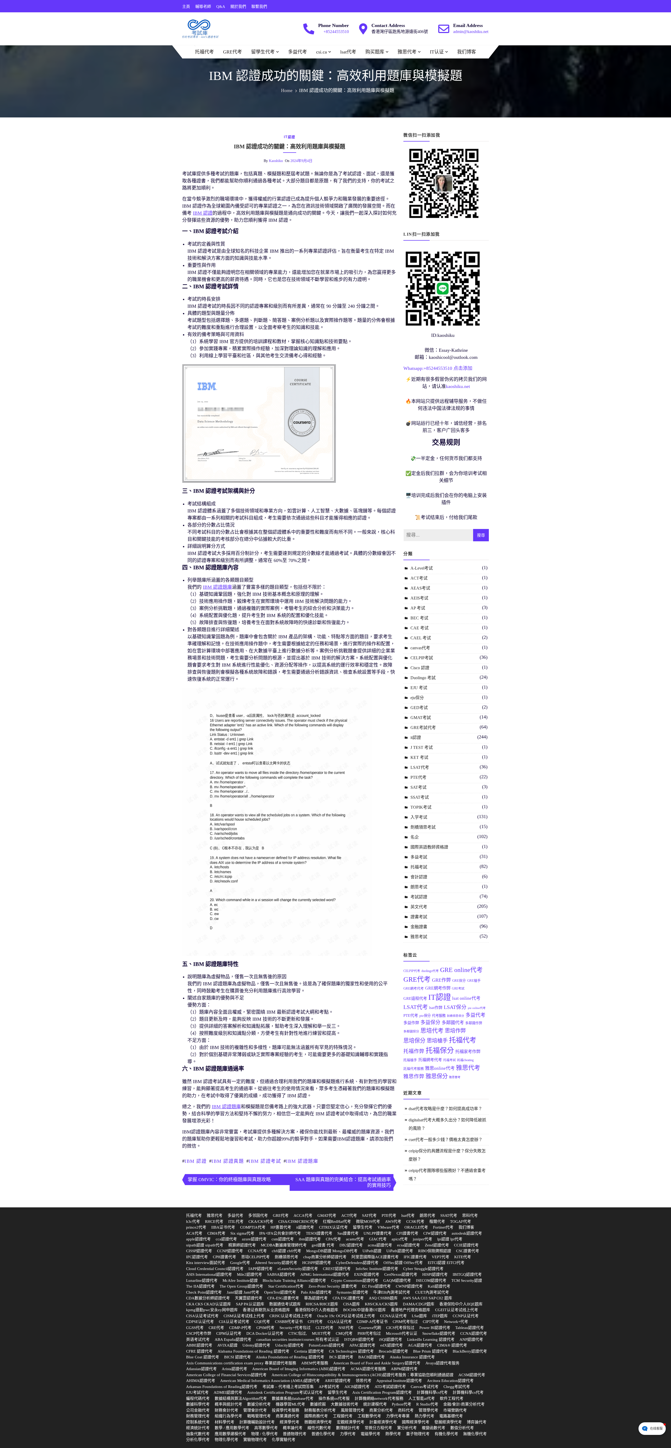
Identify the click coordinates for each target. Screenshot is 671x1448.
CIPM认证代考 (228, 1333)
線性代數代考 (319, 1428)
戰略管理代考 (259, 1416)
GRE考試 (458, 988)
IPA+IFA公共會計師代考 (280, 1233)
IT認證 (439, 997)
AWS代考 (393, 1221)
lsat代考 (348, 52)
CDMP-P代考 (240, 1328)
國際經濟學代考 (415, 1422)
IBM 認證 (196, 1161)
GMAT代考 (326, 1215)
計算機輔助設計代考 (257, 1422)
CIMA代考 (216, 1233)
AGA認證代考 (420, 1345)
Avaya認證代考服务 (442, 1363)
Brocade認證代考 (393, 1351)
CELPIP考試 (421, 658)
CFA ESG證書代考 (348, 1298)
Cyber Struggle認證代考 (423, 1269)
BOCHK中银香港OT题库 (364, 1310)
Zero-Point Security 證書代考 (333, 1286)
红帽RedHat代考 (337, 1221)
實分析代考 (407, 1428)
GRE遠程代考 (415, 998)
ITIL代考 (235, 1221)
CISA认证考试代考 (202, 1316)
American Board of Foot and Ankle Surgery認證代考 (376, 1363)
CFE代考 (315, 1322)
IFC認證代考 (197, 1257)
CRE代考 (216, 1328)
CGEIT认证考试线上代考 (456, 1310)
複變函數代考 (433, 1428)
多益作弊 (411, 1022)
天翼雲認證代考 (248, 1298)
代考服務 (439, 1016)
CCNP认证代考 (466, 1316)
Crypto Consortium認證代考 (354, 1280)
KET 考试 (419, 757)
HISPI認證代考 (435, 1274)
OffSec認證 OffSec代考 (403, 1263)
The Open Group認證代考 (241, 1286)
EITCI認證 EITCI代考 (446, 1263)
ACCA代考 (303, 1215)
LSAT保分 (455, 1007)
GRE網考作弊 (438, 988)
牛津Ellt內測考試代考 (391, 1292)
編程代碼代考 (198, 1398)
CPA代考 (333, 1239)
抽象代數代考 (198, 1434)
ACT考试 (419, 578)
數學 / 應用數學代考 (232, 1428)
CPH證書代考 (224, 1257)
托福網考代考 (430, 1059)
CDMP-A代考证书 (372, 1322)
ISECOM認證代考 (431, 1280)
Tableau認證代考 (469, 1328)
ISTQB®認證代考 (359, 1339)
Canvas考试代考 (425, 1387)
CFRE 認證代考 (199, 1351)
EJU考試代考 (197, 1392)
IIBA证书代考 (223, 1227)
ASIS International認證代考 (209, 1274)
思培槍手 (437, 1041)
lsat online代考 (466, 998)
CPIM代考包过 (405, 1322)
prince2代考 (196, 1227)
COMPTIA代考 (253, 1227)
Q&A (220, 6)
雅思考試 (418, 936)
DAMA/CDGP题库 (418, 1304)
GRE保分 (459, 980)
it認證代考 (305, 1227)
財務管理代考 (198, 1416)
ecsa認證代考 (408, 1245)
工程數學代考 (369, 1416)
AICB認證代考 (357, 1387)
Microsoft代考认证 (401, 1333)
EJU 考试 (418, 687)
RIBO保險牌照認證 (434, 1251)
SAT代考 (369, 1215)
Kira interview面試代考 (205, 1263)
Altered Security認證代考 (276, 1263)
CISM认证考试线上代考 (244, 1316)
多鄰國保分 (411, 1031)
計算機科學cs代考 (432, 1392)
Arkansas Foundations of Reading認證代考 (221, 1387)
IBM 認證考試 (265, 1161)
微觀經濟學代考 (318, 1422)
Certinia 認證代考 (309, 1351)
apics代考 (400, 1239)
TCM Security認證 (466, 1280)
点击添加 (462, 368)
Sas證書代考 (348, 1233)
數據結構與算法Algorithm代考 (241, 1398)
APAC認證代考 (362, 1345)
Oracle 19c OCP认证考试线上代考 (346, 1316)
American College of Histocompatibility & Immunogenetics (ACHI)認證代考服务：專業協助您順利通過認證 (362, 1375)
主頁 (186, 6)
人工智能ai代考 (421, 1398)
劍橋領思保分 (455, 1015)
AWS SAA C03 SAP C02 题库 (427, 1298)
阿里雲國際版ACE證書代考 (375, 1257)
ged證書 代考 (323, 1245)
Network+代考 (456, 1322)
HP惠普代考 (280, 1227)
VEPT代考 (440, 1257)
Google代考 (240, 1263)
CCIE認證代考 (466, 1245)
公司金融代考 (198, 1410)
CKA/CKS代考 (260, 1221)
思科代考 (470, 1215)
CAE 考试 (419, 628)
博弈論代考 (476, 1422)
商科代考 (406, 1410)
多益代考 (297, 52)
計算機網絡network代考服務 (379, 1398)
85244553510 (439, 368)
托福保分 (440, 1051)
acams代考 (355, 1239)
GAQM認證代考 (397, 1280)
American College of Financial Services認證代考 (226, 1375)
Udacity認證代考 (289, 1345)
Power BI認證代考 (434, 1328)
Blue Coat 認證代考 (202, 1357)
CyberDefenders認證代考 (357, 1263)
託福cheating (465, 1060)
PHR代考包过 (369, 1333)
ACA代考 (194, 1233)
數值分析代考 (462, 1428)
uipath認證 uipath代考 (204, 1245)
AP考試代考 (329, 1387)
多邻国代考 (258, 1215)
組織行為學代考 (228, 1416)
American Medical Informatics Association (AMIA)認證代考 (270, 1381)
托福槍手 (410, 1060)
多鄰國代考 (453, 1022)
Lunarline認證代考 (202, 1280)
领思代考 (363, 1381)
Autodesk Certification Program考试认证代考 (285, 1392)
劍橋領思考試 (423, 827)
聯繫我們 (259, 6)
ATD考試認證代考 (390, 1387)
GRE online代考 (461, 969)
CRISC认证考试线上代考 (290, 1316)
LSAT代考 (419, 767)
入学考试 (418, 817)
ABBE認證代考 (199, 1345)
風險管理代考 (352, 1410)
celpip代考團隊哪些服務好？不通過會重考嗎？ (447, 1174)
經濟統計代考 (198, 1428)
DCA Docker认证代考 (264, 1333)
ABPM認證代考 (404, 1369)
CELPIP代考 (411, 971)
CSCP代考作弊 (198, 1333)
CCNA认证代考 (393, 1316)
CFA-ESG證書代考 (283, 1298)
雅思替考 (455, 1077)
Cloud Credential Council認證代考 (214, 1269)
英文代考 (418, 907)
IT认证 (437, 52)
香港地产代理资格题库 (410, 1310)
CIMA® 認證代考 (452, 1345)
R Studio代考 (427, 1404)
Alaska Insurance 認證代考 (412, 1357)
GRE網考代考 (413, 988)
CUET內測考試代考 (432, 1292)
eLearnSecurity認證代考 (298, 1269)
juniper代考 (422, 1239)
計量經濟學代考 (383, 1422)
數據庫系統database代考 (292, 1398)
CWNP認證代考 (409, 1286)
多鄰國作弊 (473, 1023)
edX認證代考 (391, 1345)
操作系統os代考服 (334, 1398)
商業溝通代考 (287, 1416)
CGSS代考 (195, 1328)
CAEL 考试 (420, 638)
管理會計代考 (255, 1410)
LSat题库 (419, 1316)
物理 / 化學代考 (264, 1434)
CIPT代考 (431, 1322)
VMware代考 (388, 1227)
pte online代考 (477, 1008)
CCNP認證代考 (230, 1251)
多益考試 (418, 857)
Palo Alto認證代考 (316, 1292)
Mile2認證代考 (249, 1274)
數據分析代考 (259, 1404)
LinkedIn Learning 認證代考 (430, 1339)
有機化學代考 (446, 1434)
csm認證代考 (283, 1239)
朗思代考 (427, 1215)
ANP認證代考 (471, 1339)
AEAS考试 (420, 588)
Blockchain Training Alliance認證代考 (294, 1280)
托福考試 (418, 867)
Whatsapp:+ (414, 368)
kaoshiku (276, 161)
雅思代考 (407, 52)
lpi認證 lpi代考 (449, 1239)
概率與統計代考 (228, 1404)
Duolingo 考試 (423, 678)
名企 (414, 837)
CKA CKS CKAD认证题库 (208, 1304)
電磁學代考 (370, 1434)
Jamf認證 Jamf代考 (243, 1292)
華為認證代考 (316, 1298)
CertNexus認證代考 (400, 1274)
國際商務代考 (316, 1416)
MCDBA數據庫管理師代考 (284, 1245)
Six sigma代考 (242, 1233)
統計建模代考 (375, 1404)
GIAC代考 (378, 1239)
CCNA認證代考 (473, 1333)
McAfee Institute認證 (240, 1280)
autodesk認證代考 (467, 1233)
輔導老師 (203, 6)
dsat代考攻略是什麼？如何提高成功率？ (445, 1108)
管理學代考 (428, 1410)
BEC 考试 (419, 618)
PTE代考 (418, 777)
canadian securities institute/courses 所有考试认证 (297, 1339)
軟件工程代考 (451, 1398)
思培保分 (414, 1041)
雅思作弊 (413, 1076)
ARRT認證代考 (338, 1381)
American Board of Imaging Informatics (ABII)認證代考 (298, 1369)
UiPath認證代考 (399, 1251)
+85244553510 (336, 31)
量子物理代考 (418, 1434)
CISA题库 (351, 1304)
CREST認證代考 (337, 1269)
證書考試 (418, 917)
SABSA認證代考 (281, 1274)
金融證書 (418, 927)
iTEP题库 (440, 1316)
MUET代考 (321, 1333)
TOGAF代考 (460, 1221)
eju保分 (417, 697)
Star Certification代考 (286, 1286)
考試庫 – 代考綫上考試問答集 (288, 1387)
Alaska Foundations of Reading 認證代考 (290, 1357)
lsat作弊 (435, 1007)
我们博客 (466, 52)
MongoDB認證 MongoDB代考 (332, 1251)
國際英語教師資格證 (429, 847)
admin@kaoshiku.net (470, 31)
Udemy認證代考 (256, 1345)
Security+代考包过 (295, 1328)
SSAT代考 (448, 1215)
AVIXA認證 (227, 1345)
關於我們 (238, 6)
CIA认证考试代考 (234, 1322)
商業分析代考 (381, 1410)
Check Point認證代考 (204, 1292)
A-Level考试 (421, 568)
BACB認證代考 (371, 1357)
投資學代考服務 (285, 1410)
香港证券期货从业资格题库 (266, 1310)
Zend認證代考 (437, 1245)
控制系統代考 (198, 1422)
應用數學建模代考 (230, 1434)
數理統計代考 (348, 1428)
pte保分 (425, 1016)
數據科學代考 (198, 1404)
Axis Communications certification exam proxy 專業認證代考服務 (241, 1363)
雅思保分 (437, 1076)
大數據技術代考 (344, 1404)
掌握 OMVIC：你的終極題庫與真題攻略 (229, 1179)
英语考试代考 (198, 1339)
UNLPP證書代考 (378, 1233)
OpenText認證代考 (280, 1292)
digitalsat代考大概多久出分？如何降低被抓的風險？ (447, 1124)
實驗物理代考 (255, 1440)
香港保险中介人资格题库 (316, 1310)
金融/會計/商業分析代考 (464, 1404)
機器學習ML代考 (290, 1404)
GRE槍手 (474, 980)
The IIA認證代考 (200, 1286)
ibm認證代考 (310, 1239)
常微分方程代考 (378, 1428)
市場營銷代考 (455, 1410)
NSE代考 (346, 1328)
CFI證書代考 (407, 1233)
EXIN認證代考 (366, 1274)
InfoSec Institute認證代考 (377, 1269)
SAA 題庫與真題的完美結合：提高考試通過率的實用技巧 (343, 1182)
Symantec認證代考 (352, 1292)
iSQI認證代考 (390, 1339)
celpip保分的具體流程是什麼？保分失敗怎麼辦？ (447, 1155)
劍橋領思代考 (286, 1257)
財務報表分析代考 (320, 1410)
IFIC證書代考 (415, 1257)
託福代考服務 (413, 1069)
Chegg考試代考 (456, 1387)
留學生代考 (263, 52)
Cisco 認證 (419, 668)
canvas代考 (420, 648)
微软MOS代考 (368, 1221)
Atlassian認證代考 (201, 1369)
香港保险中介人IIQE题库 (461, 1304)
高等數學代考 (266, 1428)
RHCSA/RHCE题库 (322, 1304)
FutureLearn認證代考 (326, 1345)
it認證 (289, 137)
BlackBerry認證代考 (470, 1351)
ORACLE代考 (416, 1227)
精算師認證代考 (242, 1245)
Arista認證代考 (234, 1369)
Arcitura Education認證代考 (450, 1381)
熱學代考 (393, 1434)
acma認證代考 (380, 1245)
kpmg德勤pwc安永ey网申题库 (212, 1310)
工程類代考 (343, 1416)
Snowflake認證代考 (438, 1333)
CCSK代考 (415, 1221)
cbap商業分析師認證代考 (325, 1257)
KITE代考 (462, 1257)
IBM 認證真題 (228, 1161)
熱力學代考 (424, 1416)
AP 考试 (417, 608)
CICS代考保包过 (400, 1328)
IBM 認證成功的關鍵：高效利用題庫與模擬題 (289, 146)
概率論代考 (292, 1428)
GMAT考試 (420, 717)
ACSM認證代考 (471, 1375)
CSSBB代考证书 (289, 1322)
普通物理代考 (294, 1434)
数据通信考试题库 (285, 1304)
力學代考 (348, 1434)
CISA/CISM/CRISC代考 (298, 1221)
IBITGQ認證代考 (467, 1274)
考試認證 (418, 897)
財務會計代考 (226, 1410)
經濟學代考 (289, 1422)
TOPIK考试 (420, 807)
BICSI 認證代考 (237, 1357)
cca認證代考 (226, 1239)
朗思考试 (418, 887)
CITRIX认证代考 (333, 1227)
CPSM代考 (265, 1328)
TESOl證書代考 (319, 1233)
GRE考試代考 (423, 727)
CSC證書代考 (467, 1251)
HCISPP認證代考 (316, 1263)
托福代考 (204, 52)
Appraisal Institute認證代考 (399, 1381)
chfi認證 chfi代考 (286, 1251)
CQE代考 (262, 1322)
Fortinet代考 (443, 1227)
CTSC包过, (297, 1333)
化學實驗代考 (283, 1440)
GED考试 (419, 707)
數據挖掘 (318, 1404)
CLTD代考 (324, 1328)
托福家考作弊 (467, 1051)
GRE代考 (232, 52)
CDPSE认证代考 (200, 1322)
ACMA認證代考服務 (368, 1369)
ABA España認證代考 (233, 1339)
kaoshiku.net (458, 386)
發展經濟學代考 (448, 1422)
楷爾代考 (437, 1221)
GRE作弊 (441, 980)
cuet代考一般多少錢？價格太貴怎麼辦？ (446, 1139)
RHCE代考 (214, 1221)
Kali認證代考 (439, 1286)
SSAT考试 (419, 797)
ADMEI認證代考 (228, 1392)
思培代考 (431, 1030)
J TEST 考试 (421, 747)
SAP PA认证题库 (250, 1304)
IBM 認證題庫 (302, 1161)
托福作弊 (413, 1051)
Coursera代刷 (370, 1328)
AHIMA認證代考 (200, 1381)
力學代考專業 (398, 1416)
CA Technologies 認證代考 (351, 1351)
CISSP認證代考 (199, 1251)
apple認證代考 (198, 1239)
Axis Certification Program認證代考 (382, 1392)
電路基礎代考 (451, 1416)
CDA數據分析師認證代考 (208, 1298)
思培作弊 (455, 1031)
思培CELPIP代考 (255, 1257)
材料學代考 (224, 1422)
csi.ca (321, 52)
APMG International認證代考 (324, 1274)
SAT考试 (418, 787)
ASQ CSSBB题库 (383, 1298)
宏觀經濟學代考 (350, 1422)
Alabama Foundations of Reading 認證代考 (253, 1351)
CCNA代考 (257, 1251)
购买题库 (374, 52)
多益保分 (430, 1022)
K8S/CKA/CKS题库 (381, 1304)
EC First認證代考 (376, 1286)
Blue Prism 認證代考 (430, 1351)
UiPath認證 (371, 1251)
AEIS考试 (419, 598)
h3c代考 (193, 1221)
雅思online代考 (440, 1068)
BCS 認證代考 (341, 1357)
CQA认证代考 (340, 1322)
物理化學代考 (226, 1440)
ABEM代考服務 (314, 1363)
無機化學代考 (475, 1434)
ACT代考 (349, 1215)
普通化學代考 (323, 1434)
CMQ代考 (344, 1333)
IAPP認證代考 (260, 1269)
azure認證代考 (254, 1239)
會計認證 (418, 877)
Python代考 (401, 1404)
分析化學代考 (198, 1440)
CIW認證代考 (435, 1233)
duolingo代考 (430, 971)
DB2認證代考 (351, 1245)
